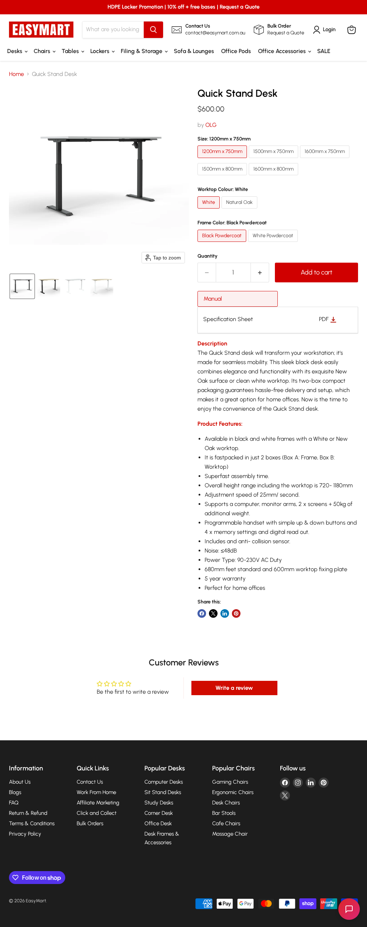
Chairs (43, 51)
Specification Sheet (228, 319)
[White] (209, 210)
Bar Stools (223, 813)
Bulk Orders (90, 823)
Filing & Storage (142, 51)
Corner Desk (158, 813)
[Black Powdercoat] (222, 243)
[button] (22, 286)
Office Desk (158, 823)
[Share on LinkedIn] (224, 613)
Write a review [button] (234, 687)
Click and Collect (96, 813)
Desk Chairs (226, 802)
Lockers (100, 51)
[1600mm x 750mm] (325, 159)
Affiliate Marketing (98, 802)
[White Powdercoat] (274, 243)
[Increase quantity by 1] (260, 272)
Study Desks (158, 802)
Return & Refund (28, 813)
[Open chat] (349, 909)
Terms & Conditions (31, 823)
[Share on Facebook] (201, 613)
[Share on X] (213, 613)
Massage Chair (230, 834)
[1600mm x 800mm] (274, 176)
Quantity (207, 256)
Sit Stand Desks (162, 792)
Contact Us (90, 782)
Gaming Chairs (230, 782)
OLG (210, 124)
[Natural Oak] (240, 210)
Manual (213, 298)
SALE (323, 51)
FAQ (14, 802)
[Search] (153, 29)
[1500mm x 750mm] (274, 159)
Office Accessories (282, 51)
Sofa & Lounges (194, 51)
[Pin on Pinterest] (236, 613)
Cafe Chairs (226, 823)
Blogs (15, 792)
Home (16, 74)
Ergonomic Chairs (232, 792)
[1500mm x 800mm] (223, 176)
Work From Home (96, 792)
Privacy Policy (25, 834)
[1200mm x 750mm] (223, 159)
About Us (19, 782)
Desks (15, 51)
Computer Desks (163, 782)
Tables (71, 51)
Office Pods (236, 51)
